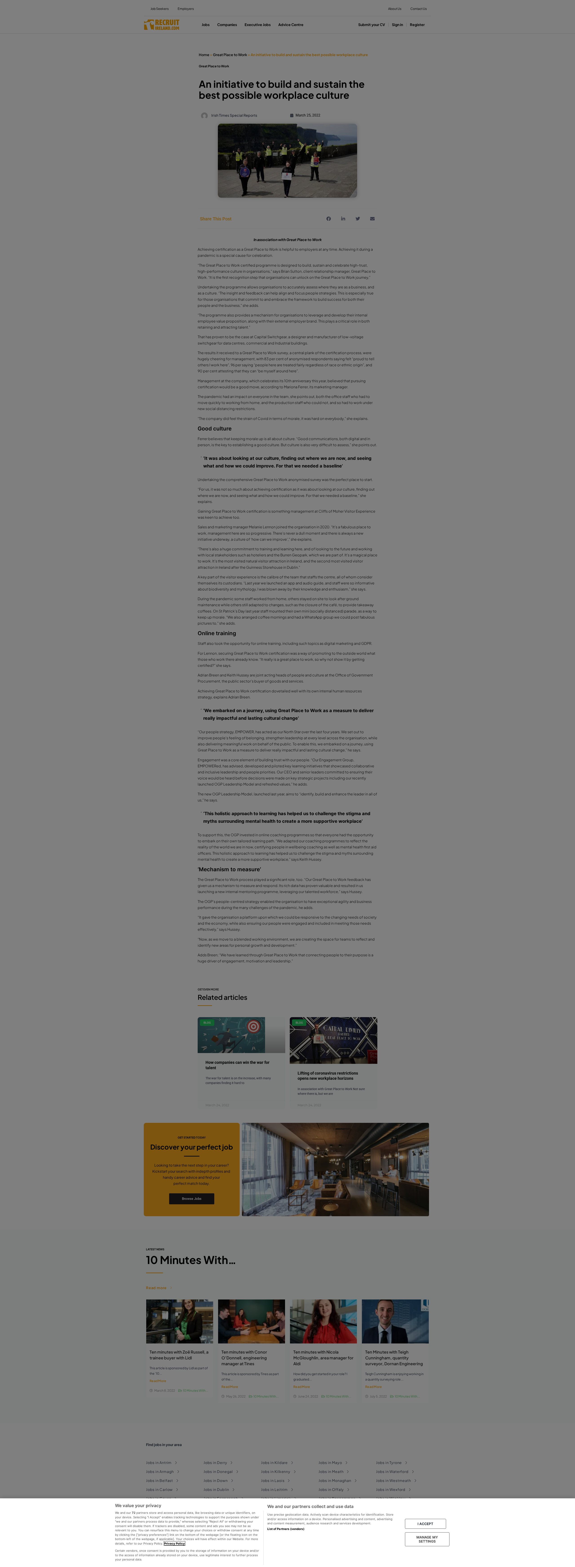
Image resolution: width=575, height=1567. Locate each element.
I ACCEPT (425, 1524)
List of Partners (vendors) (285, 1529)
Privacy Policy (174, 1543)
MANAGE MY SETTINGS (427, 1539)
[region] (287, 1532)
